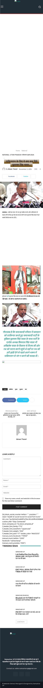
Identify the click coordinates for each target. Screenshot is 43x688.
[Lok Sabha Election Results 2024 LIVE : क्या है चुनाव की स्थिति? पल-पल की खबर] (8, 555)
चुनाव (16, 389)
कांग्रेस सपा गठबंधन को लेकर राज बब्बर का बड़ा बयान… (31, 414)
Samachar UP (20, 551)
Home (18, 151)
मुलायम (21, 389)
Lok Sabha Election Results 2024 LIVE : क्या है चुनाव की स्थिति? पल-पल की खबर (27, 556)
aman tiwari (13, 169)
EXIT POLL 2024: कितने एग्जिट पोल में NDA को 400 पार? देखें (28, 571)
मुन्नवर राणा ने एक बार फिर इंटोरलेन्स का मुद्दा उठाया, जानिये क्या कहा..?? (11, 415)
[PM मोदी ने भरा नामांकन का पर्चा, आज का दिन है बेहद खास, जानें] (8, 612)
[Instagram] (21, 674)
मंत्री (7, 296)
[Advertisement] (21, 37)
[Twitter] (21, 443)
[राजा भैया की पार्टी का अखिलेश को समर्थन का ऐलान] (8, 584)
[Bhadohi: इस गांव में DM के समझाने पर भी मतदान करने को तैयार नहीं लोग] (8, 598)
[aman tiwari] (4, 169)
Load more (20, 622)
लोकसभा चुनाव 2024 (28, 155)
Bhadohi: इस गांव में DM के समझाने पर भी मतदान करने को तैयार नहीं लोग (28, 599)
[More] (33, 176)
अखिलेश (11, 389)
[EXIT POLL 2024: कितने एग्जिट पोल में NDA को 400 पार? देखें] (8, 569)
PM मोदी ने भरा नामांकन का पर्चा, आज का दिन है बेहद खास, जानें (28, 613)
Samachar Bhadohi (22, 595)
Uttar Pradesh (16, 155)
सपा (26, 389)
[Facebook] (15, 674)
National (24, 151)
